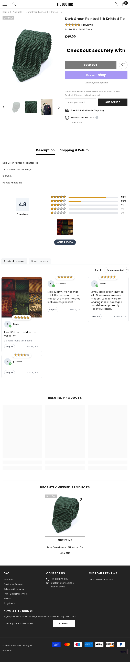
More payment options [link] (96, 82)
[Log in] (116, 4)
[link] (22, 462)
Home (6, 12)
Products (17, 12)
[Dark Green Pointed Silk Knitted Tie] (65, 515)
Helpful (9, 346)
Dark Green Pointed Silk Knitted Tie (65, 547)
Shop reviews (39, 261)
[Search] (14, 4)
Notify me (65, 540)
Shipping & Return (74, 150)
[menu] (5, 4)
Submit (64, 623)
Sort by (99, 270)
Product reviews (14, 261)
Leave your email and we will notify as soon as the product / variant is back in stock (92, 93)
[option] (31, 55)
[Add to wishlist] (123, 65)
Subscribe (112, 102)
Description (45, 150)
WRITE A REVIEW (65, 242)
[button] (3, 107)
